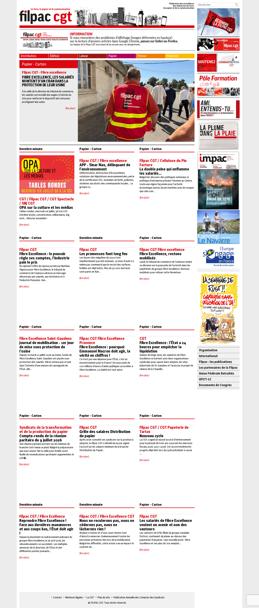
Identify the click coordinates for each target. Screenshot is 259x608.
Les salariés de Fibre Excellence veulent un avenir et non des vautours (166, 524)
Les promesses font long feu (103, 253)
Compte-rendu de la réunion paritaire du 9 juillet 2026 (42, 438)
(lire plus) (70, 108)
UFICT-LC (205, 379)
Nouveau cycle (151, 436)
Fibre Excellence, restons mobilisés (160, 255)
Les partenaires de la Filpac (218, 367)
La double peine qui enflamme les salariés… (164, 171)
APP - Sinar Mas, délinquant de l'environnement (104, 167)
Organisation (208, 350)
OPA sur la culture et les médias (46, 207)
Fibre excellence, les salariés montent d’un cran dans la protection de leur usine (48, 81)
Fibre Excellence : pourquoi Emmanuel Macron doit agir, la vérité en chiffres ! (104, 351)
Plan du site (103, 597)
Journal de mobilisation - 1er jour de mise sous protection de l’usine (46, 346)
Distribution (28, 56)
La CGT (90, 597)
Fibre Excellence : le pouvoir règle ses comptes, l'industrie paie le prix (44, 257)
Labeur (83, 56)
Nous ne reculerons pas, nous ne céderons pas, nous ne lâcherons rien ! (106, 524)
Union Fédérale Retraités (216, 373)
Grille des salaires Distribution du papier (104, 433)
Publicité (172, 56)
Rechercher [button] (236, 5)
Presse (141, 56)
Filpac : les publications (215, 362)
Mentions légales (74, 597)
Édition (54, 56)
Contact (57, 597)
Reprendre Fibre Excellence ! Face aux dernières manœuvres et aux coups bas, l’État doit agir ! (46, 526)
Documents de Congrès (215, 385)
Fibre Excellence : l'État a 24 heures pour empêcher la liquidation (163, 346)
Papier (112, 56)
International (208, 356)
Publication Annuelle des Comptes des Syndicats (139, 597)
